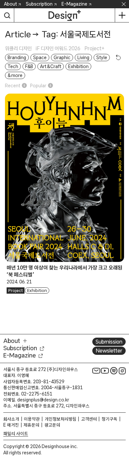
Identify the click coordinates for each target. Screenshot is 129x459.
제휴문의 (31, 425)
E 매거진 (11, 425)
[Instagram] (122, 370)
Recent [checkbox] (12, 85)
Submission (109, 341)
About (10, 4)
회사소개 (11, 419)
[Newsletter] (96, 370)
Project (15, 290)
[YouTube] (105, 370)
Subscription (39, 4)
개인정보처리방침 (60, 419)
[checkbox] (20, 48)
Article (18, 34)
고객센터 (89, 419)
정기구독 (109, 419)
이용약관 (32, 419)
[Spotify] (113, 370)
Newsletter (109, 350)
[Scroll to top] (122, 416)
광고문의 (52, 425)
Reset (118, 57)
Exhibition (37, 290)
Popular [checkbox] (38, 85)
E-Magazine (74, 4)
